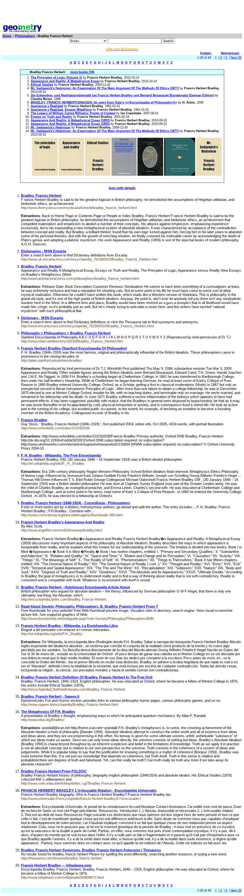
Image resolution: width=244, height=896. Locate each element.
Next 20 (236, 57)
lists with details (122, 188)
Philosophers (25, 36)
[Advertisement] (122, 12)
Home (7, 36)
